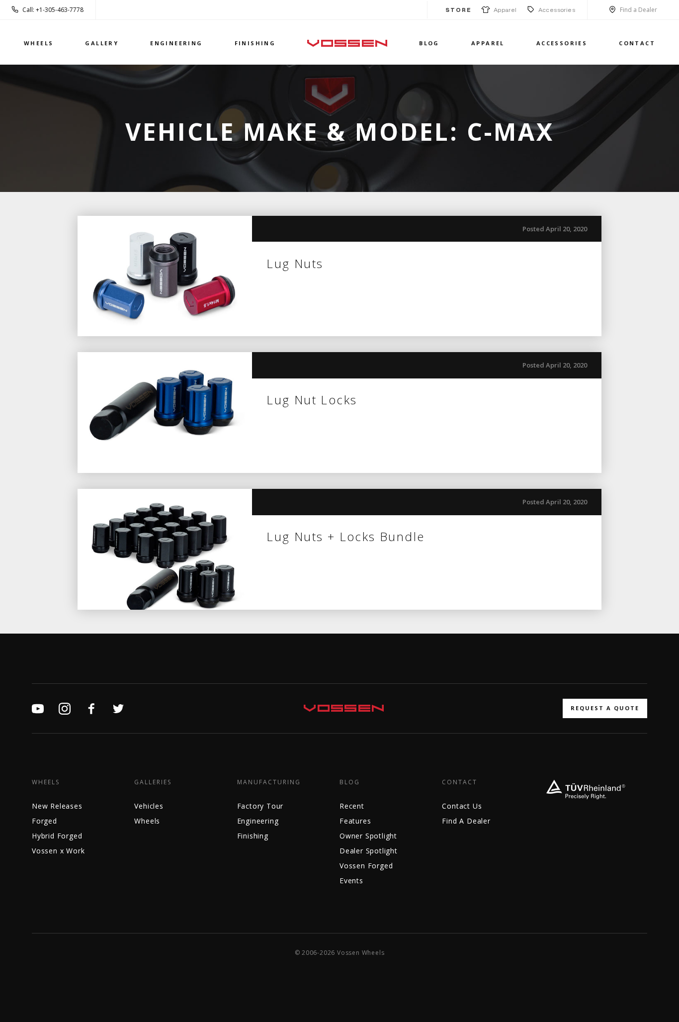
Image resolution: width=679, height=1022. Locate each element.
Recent (352, 806)
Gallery (101, 43)
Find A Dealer (466, 821)
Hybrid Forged (57, 835)
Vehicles (148, 806)
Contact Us (462, 806)
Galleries (152, 782)
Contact (637, 43)
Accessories (556, 9)
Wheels (38, 43)
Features (355, 821)
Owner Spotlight (368, 835)
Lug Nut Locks (311, 399)
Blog (429, 43)
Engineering (176, 43)
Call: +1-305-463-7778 (53, 9)
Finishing (255, 43)
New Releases (57, 806)
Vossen (347, 43)
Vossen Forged (366, 865)
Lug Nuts (294, 263)
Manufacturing (269, 782)
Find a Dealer (638, 9)
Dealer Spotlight (369, 850)
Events (351, 880)
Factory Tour (260, 806)
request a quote (605, 708)
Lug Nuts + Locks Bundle (345, 536)
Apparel (503, 9)
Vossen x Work (58, 850)
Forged (44, 821)
